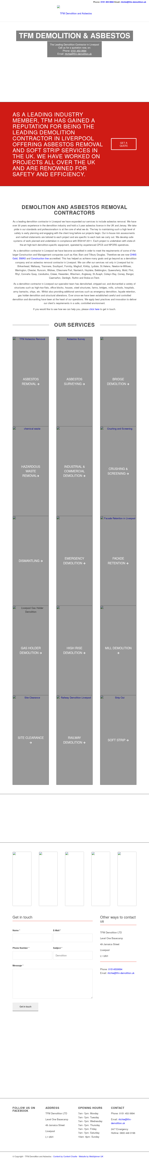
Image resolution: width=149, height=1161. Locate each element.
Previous (8, 818)
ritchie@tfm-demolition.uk (133, 2)
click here (94, 309)
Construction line (40, 258)
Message (18, 965)
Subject (57, 947)
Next (140, 818)
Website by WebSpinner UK (91, 1156)
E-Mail (57, 930)
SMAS (22, 258)
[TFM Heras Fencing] (45, 833)
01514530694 (115, 969)
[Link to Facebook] (133, 1156)
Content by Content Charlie (65, 1156)
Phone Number (21, 947)
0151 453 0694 (107, 2)
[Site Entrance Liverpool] (98, 833)
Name (16, 930)
